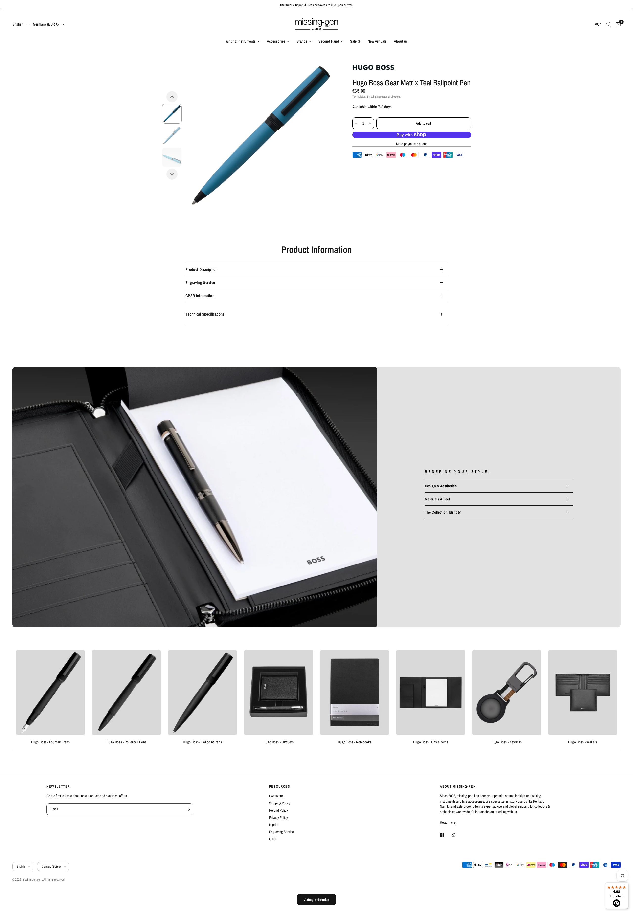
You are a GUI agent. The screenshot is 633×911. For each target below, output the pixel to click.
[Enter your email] (188, 809)
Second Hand (328, 41)
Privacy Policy (278, 817)
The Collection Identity (443, 512)
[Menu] (625, 885)
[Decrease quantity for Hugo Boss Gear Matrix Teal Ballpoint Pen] (356, 123)
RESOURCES (279, 786)
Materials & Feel (437, 499)
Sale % (355, 41)
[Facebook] (445, 834)
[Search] (608, 24)
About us (401, 41)
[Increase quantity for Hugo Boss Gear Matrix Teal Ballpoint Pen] (370, 123)
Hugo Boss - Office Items (430, 742)
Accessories (276, 41)
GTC (272, 839)
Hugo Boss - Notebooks (354, 742)
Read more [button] (448, 822)
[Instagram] (457, 834)
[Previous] (172, 96)
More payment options (412, 144)
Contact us (276, 796)
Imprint (273, 824)
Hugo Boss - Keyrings (506, 742)
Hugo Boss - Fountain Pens (50, 742)
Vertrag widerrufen (316, 899)
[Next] (172, 174)
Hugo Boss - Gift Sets (278, 742)
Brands (301, 41)
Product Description (201, 269)
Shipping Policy (279, 803)
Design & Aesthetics (441, 486)
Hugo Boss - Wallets (582, 742)
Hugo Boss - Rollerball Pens (126, 742)
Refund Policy (278, 810)
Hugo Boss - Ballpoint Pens (202, 742)
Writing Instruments (241, 41)
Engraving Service (200, 282)
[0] (617, 24)
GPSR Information (199, 295)
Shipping (371, 97)
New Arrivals (377, 41)
